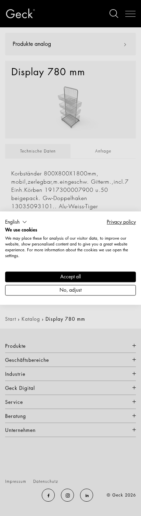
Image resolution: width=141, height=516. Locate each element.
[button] (16, 222)
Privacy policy (121, 222)
